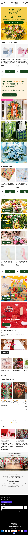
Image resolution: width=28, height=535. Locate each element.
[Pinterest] (4, 499)
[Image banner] (14, 23)
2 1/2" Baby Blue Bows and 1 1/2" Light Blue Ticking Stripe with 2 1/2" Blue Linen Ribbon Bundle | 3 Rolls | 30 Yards (8, 61)
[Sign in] (23, 3)
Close (14, 514)
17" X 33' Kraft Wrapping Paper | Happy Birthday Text (7, 184)
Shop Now (6, 324)
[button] (12, 38)
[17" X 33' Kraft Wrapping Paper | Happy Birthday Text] (8, 175)
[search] (4, 3)
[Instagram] (1, 499)
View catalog (2, 3)
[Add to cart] (10, 71)
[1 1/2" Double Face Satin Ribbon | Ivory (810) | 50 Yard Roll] (8, 253)
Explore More (6, 210)
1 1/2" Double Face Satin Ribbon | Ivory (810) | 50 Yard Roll (8, 263)
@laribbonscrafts (18, 402)
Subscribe (25, 507)
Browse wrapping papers (9, 94)
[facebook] (7, 499)
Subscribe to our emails (6, 504)
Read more (14, 489)
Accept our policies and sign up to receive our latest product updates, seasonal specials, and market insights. (14, 510)
